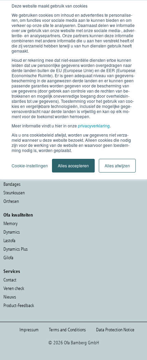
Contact (9, 280)
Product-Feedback (18, 305)
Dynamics (11, 232)
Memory (10, 223)
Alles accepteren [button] (73, 165)
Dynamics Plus (15, 249)
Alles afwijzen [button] (117, 165)
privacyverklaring (94, 125)
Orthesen (11, 201)
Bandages (12, 184)
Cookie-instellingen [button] (30, 165)
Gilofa (8, 258)
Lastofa (9, 241)
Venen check (13, 288)
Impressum (29, 330)
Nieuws (9, 297)
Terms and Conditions (67, 330)
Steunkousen (14, 193)
